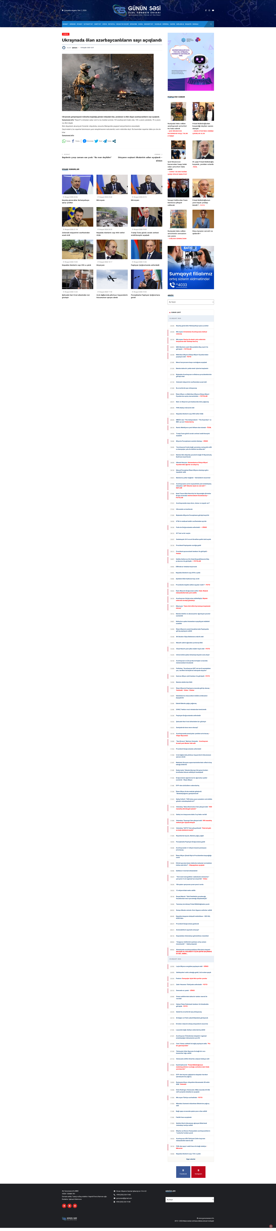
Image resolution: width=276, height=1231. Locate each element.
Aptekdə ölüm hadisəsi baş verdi (187, 579)
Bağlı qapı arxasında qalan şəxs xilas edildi (191, 1111)
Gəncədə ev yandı (185, 990)
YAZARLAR (157, 24)
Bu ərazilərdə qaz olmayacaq (186, 388)
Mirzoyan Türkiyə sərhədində (189, 1097)
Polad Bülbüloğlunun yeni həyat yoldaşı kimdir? (201, 202)
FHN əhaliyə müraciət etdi (185, 408)
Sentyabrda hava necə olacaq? (187, 727)
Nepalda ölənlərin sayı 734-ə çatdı (188, 1154)
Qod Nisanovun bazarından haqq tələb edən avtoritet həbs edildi (177, 168)
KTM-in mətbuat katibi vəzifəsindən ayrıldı (191, 521)
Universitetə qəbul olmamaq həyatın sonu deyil (192, 655)
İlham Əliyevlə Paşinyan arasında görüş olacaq (193, 689)
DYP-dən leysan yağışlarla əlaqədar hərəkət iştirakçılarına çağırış (192, 1075)
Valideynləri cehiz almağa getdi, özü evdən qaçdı (193, 972)
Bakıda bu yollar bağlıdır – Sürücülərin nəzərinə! (193, 478)
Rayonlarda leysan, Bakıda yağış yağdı (190, 836)
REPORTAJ (111, 24)
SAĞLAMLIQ (180, 24)
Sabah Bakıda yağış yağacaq (186, 703)
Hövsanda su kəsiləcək (184, 509)
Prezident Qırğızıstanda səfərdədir (188, 749)
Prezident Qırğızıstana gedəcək (187, 924)
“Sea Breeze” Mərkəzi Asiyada (192, 742)
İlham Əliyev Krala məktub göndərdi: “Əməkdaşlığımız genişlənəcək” (189, 792)
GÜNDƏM (73, 24)
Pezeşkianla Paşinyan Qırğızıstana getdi (190, 842)
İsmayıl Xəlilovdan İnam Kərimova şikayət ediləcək (177, 202)
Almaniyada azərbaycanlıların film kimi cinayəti (194, 952)
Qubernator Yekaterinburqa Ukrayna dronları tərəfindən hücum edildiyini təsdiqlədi (192, 771)
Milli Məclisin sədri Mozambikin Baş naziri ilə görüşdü (192, 348)
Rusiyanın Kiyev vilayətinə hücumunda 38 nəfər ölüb (193, 1083)
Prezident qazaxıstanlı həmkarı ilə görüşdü (192, 552)
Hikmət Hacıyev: (192, 463)
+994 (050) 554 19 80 (123, 1195)
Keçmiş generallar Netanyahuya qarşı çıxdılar (192, 326)
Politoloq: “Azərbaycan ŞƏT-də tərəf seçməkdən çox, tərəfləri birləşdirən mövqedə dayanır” (193, 669)
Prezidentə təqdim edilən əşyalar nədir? (193, 585)
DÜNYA (104, 24)
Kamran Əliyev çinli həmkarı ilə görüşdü (193, 676)
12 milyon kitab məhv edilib (185, 890)
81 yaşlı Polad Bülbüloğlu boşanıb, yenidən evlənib (203, 164)
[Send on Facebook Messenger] (88, 141)
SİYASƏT (79, 24)
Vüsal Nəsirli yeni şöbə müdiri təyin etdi (193, 649)
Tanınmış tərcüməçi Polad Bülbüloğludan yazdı (192, 904)
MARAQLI (195, 24)
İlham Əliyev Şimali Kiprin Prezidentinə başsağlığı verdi (194, 856)
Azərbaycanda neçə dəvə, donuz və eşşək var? (193, 503)
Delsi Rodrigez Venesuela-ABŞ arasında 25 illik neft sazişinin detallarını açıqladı (193, 1091)
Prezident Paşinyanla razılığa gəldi (188, 545)
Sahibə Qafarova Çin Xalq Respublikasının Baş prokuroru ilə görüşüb (192, 560)
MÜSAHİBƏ (133, 24)
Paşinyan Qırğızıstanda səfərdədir (145, 265)
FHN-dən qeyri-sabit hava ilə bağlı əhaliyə (191, 1147)
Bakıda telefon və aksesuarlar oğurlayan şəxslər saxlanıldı (193, 615)
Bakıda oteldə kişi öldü (184, 682)
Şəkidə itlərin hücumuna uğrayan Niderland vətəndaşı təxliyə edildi (191, 1124)
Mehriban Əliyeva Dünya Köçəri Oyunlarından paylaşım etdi (192, 356)
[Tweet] (98, 141)
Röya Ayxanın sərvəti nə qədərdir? (202, 232)
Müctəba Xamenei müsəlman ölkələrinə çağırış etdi (192, 1104)
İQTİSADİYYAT (88, 24)
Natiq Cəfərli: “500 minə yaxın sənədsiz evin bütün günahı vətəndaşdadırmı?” (194, 800)
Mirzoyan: (100, 200)
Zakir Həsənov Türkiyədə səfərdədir (191, 984)
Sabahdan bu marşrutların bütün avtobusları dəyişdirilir (192, 697)
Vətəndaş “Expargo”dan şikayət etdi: (194, 821)
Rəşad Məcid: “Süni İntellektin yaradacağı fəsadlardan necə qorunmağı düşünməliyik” (191, 897)
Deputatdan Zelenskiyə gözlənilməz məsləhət (192, 936)
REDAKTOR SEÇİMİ (122, 24)
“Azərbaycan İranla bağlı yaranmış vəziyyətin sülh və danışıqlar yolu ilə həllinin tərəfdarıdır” (194, 448)
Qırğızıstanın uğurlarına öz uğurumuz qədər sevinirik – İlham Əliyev (191, 779)
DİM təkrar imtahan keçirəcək (186, 566)
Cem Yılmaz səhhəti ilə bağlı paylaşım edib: (193, 1044)
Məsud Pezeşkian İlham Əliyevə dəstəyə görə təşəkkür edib (192, 471)
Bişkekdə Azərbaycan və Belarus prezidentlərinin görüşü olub (194, 375)
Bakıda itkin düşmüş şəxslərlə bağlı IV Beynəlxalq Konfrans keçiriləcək (194, 456)
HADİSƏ (172, 24)
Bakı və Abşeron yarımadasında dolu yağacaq (192, 402)
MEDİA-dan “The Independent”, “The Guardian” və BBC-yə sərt (193, 421)
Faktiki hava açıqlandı (184, 1117)
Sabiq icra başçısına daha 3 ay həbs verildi (191, 814)
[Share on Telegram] (107, 141)
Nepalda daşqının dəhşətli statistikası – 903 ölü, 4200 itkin (193, 917)
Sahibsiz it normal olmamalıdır (187, 871)
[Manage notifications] (271, 1226)
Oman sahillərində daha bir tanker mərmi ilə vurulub (191, 997)
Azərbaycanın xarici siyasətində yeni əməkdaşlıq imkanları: (193, 486)
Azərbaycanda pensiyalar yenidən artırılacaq (193, 734)
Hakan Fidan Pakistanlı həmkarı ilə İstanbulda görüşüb (192, 1005)
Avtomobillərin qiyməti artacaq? (187, 930)
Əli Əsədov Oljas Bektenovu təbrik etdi (190, 636)
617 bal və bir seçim (183, 533)
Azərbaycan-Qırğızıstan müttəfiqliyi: (192, 599)
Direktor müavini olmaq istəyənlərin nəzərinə (192, 1024)
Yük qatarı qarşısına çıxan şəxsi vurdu (189, 884)
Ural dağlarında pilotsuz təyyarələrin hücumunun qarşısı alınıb (193, 756)
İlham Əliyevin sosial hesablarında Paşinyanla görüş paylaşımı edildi (192, 630)
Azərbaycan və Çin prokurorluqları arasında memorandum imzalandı (192, 662)
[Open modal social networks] (114, 141)
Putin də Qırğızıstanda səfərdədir (191, 527)
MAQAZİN (188, 24)
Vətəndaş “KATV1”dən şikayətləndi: (193, 829)
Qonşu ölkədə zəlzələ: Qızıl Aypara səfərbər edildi (194, 910)
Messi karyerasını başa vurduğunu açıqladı (191, 362)
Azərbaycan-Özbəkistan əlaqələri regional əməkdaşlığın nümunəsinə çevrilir (191, 1037)
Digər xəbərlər (190, 1159)
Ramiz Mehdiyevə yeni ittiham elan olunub (193, 427)
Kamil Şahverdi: (192, 1067)
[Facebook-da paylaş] (75, 141)
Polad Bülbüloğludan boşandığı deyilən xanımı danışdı (202, 128)
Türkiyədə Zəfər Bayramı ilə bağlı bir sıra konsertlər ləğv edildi (190, 1052)
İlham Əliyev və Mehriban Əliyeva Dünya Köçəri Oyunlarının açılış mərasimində (192, 395)
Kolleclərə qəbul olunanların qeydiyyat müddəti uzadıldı (193, 622)
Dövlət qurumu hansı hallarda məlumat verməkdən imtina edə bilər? (194, 864)
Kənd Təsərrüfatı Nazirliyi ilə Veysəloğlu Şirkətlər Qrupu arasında (193, 495)
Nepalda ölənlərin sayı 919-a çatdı (76, 265)
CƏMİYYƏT (97, 24)
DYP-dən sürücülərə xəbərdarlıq (187, 785)
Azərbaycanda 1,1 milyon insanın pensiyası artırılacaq (191, 849)
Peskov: (191, 978)
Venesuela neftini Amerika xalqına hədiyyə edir (193, 1059)
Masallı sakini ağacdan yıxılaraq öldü (189, 643)
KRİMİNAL (165, 24)
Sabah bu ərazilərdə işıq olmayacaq (189, 1012)
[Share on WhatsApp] (66, 141)
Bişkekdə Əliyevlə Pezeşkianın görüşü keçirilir (192, 515)
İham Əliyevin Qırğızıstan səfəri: (192, 592)
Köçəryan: (100, 265)
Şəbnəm (74, 48)
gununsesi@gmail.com (124, 1198)
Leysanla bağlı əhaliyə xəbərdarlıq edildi (190, 1030)
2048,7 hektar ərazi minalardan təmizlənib (191, 709)
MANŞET (65, 24)
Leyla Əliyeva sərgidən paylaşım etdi (192, 966)
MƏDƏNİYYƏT (148, 24)
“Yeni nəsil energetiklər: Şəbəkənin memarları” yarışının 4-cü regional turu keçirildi (192, 878)
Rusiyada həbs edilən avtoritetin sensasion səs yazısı (177, 234)
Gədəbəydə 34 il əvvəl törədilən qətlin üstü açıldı (193, 539)
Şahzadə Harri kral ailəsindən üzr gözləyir (191, 721)
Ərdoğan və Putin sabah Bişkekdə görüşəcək (192, 1018)
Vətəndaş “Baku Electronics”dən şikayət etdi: (194, 808)
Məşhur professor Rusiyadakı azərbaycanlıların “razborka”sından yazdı (193, 1132)
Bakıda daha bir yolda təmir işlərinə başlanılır (192, 368)
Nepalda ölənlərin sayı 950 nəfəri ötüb (189, 414)
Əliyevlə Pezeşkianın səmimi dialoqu (192, 441)
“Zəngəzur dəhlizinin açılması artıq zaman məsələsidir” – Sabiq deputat (191, 943)
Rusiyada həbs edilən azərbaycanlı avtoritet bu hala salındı (178, 130)
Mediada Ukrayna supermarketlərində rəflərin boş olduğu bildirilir (194, 763)
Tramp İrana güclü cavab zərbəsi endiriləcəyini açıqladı (193, 434)
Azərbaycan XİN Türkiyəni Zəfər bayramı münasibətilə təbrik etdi (190, 1139)
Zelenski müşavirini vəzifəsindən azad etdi (191, 382)
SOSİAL (140, 24)
